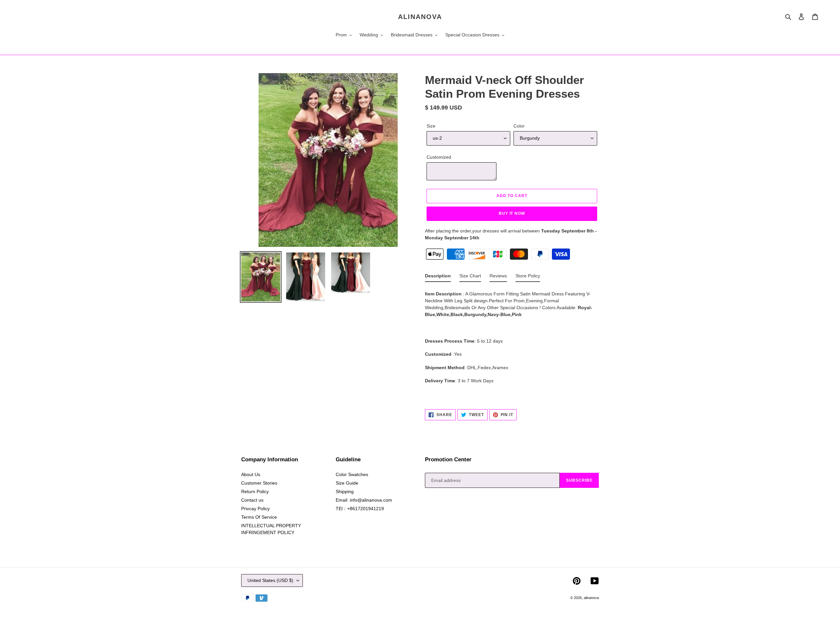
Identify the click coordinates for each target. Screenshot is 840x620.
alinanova (420, 16)
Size (431, 126)
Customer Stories (259, 483)
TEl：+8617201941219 (360, 508)
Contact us (252, 500)
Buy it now (512, 213)
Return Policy (255, 491)
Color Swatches (352, 474)
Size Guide (347, 483)
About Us (250, 474)
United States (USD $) (270, 580)
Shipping (345, 491)
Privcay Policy (255, 508)
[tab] (438, 277)
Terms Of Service (259, 517)
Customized (439, 157)
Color (519, 126)
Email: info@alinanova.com (364, 500)
